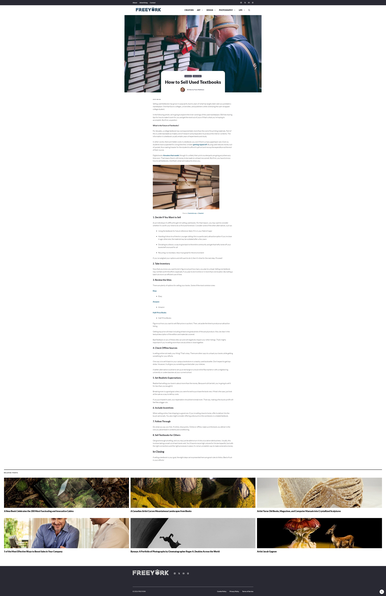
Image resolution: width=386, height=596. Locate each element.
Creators (189, 10)
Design (209, 10)
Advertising (144, 3)
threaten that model (171, 155)
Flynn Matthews (199, 89)
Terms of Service (247, 591)
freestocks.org (192, 213)
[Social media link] (241, 2)
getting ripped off (200, 144)
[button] (248, 10)
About (135, 3)
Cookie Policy (221, 591)
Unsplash (201, 213)
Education (197, 76)
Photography (226, 10)
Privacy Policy (234, 591)
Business (188, 76)
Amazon (156, 302)
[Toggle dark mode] (382, 592)
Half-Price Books (159, 312)
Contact (153, 3)
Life (240, 10)
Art (198, 10)
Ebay (155, 291)
